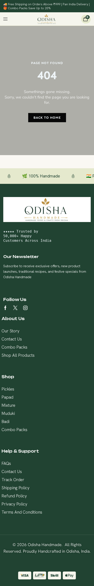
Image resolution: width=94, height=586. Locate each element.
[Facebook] (5, 308)
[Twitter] (15, 308)
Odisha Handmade (44, 544)
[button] (5, 19)
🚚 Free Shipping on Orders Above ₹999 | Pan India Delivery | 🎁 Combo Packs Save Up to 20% (46, 6)
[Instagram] (25, 308)
